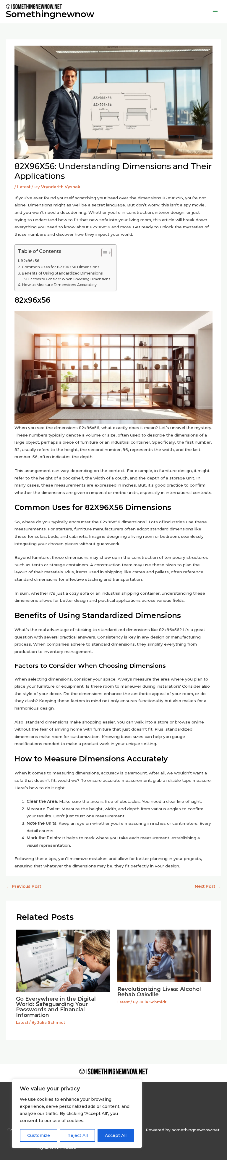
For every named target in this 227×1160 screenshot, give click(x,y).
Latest (23, 186)
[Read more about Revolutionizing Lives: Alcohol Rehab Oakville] (164, 955)
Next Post (207, 886)
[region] (77, 1113)
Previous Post (24, 886)
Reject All (77, 1135)
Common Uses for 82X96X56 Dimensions (60, 267)
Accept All (116, 1135)
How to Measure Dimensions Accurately (59, 285)
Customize (38, 1135)
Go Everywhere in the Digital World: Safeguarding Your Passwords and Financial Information (56, 1006)
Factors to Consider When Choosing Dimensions (69, 279)
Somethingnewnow (50, 14)
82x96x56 (30, 261)
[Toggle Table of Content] (103, 253)
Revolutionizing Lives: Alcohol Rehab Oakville (159, 992)
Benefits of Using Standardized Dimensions (62, 273)
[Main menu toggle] (215, 12)
